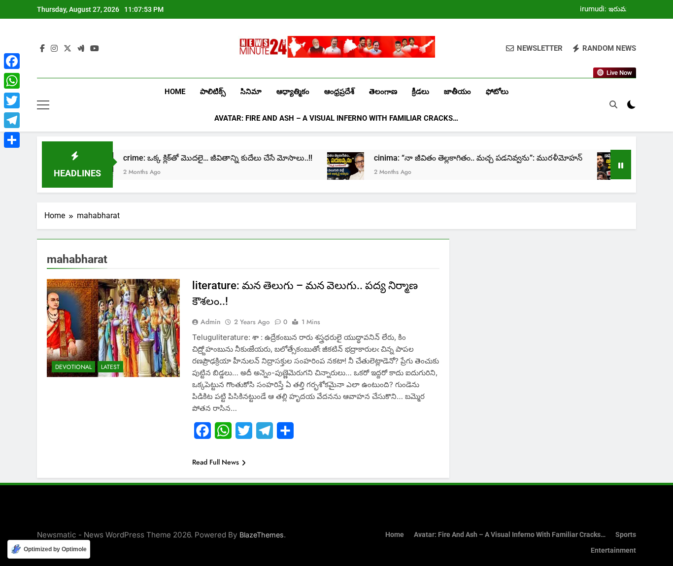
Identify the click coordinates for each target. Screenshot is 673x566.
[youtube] (94, 49)
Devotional (73, 367)
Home (175, 91)
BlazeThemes (261, 535)
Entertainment (613, 550)
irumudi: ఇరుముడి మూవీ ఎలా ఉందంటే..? (608, 9)
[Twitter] (12, 100)
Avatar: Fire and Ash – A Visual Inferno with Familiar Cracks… (336, 118)
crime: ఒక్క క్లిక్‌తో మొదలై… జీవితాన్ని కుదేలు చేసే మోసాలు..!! (201, 158)
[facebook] (42, 49)
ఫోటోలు (497, 91)
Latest (110, 367)
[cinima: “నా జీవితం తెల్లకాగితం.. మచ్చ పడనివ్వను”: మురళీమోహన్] (328, 170)
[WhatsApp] (12, 81)
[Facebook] (12, 61)
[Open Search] (613, 104)
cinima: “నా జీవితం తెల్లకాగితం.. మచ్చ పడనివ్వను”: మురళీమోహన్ (461, 158)
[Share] (12, 140)
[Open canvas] (43, 105)
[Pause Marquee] (620, 164)
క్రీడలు (420, 91)
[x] (67, 49)
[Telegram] (12, 120)
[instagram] (54, 49)
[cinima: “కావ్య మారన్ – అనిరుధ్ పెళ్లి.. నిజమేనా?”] (598, 170)
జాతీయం (457, 91)
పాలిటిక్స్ (213, 91)
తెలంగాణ (383, 91)
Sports (625, 535)
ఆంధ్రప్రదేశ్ (339, 91)
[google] (80, 49)
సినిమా (251, 91)
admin (211, 322)
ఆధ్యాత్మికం (292, 91)
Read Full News (215, 462)
